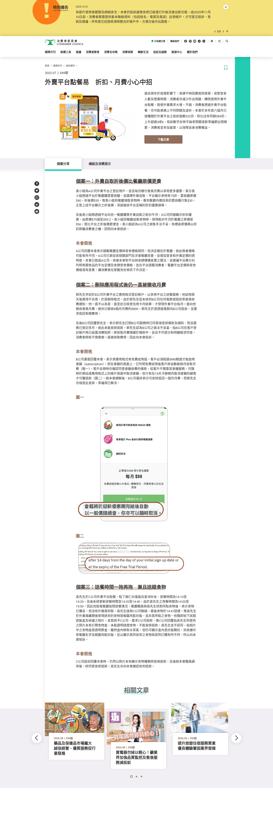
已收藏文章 (159, 41)
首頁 (47, 65)
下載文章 (163, 139)
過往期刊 (70, 65)
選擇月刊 (57, 65)
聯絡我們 (174, 41)
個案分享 (63, 164)
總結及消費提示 (100, 164)
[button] (215, 31)
